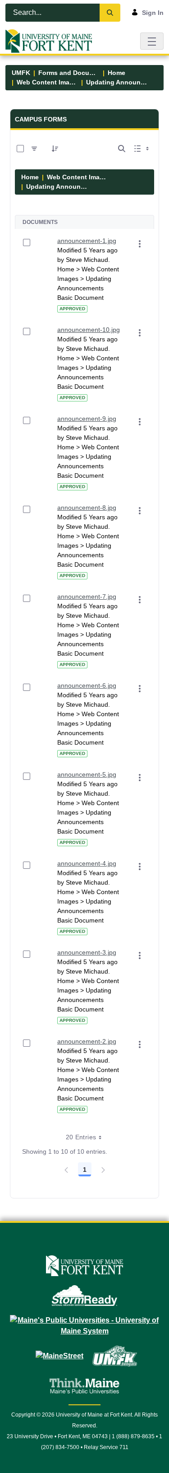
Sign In (153, 12)
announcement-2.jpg (86, 1041)
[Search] (110, 12)
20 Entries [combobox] (81, 1137)
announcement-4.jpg (86, 863)
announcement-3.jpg (86, 952)
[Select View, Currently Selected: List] (142, 148)
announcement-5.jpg (86, 774)
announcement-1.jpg (86, 240)
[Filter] (34, 148)
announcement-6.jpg (86, 685)
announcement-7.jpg (86, 596)
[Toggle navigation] (152, 41)
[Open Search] (121, 148)
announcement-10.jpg (88, 329)
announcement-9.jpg (86, 418)
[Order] (55, 148)
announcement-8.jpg (86, 507)
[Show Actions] (139, 244)
